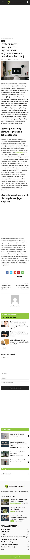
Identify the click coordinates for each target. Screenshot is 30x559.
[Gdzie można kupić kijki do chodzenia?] (5, 454)
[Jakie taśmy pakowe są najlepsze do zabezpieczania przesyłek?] (5, 342)
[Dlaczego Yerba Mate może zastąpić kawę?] (5, 510)
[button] (27, 2)
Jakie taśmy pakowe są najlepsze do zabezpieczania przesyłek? (19, 342)
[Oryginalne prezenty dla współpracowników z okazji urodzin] (5, 334)
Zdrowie (12, 511)
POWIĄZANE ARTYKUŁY (10, 314)
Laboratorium (5, 532)
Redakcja (12, 436)
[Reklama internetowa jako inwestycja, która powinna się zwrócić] (5, 444)
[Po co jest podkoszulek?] (5, 436)
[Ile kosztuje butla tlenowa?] (5, 462)
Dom (2, 549)
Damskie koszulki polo (16, 503)
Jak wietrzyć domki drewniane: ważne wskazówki (6, 287)
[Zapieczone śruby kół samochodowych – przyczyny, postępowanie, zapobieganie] (5, 518)
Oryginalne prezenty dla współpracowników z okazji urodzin (19, 334)
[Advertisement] (15, 20)
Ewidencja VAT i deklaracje (9, 544)
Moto (12, 521)
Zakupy (2, 41)
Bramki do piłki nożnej (8, 547)
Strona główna (4, 38)
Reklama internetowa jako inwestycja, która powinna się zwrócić (18, 443)
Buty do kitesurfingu (7, 542)
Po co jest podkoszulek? (17, 434)
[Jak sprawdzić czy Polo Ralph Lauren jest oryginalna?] (5, 502)
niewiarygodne (7, 59)
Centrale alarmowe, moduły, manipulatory (14, 537)
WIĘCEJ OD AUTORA (9, 317)
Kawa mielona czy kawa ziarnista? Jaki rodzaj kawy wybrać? (22, 287)
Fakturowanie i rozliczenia (9, 539)
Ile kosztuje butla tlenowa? (17, 460)
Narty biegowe (5, 529)
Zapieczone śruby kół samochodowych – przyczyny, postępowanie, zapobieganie (18, 517)
